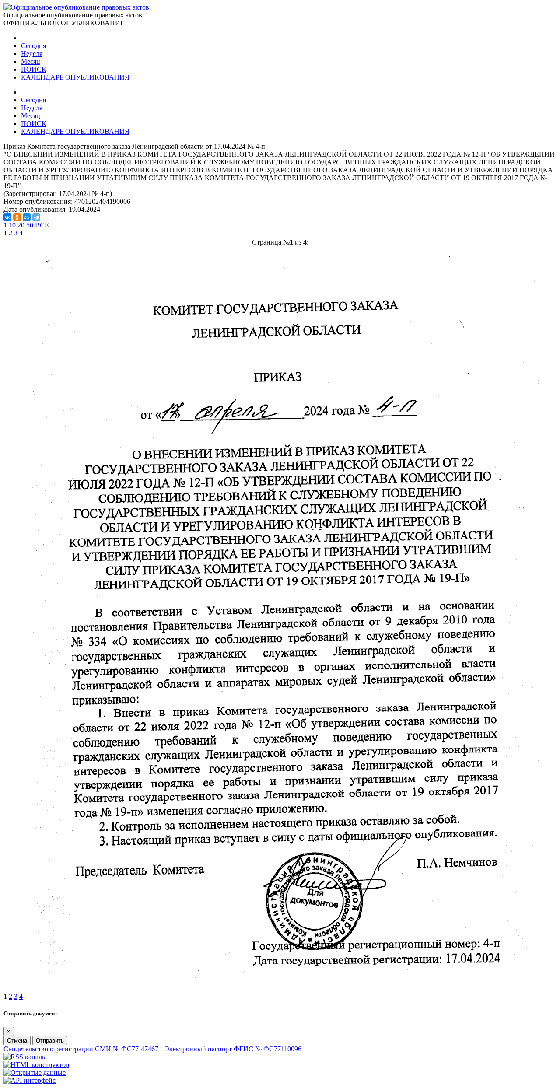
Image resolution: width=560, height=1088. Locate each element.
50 (29, 225)
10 (12, 225)
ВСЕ (42, 225)
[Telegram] (36, 217)
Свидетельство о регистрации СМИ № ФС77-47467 (81, 1049)
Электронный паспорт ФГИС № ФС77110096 (232, 1049)
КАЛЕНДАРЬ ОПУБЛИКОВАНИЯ (75, 77)
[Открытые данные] (35, 1072)
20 (21, 225)
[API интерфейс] (30, 1080)
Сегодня (33, 45)
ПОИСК (33, 69)
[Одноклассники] (17, 217)
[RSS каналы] (25, 1056)
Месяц (30, 61)
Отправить (50, 1040)
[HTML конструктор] (36, 1064)
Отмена (17, 1040)
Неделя (31, 53)
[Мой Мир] (27, 217)
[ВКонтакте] (7, 217)
